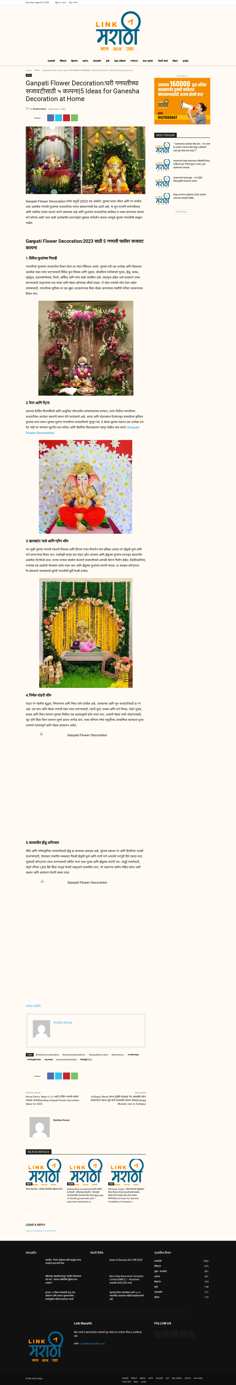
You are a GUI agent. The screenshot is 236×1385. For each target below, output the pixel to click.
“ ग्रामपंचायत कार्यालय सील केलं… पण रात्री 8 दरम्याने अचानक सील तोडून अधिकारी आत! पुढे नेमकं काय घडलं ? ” (191, 147)
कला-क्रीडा (148, 60)
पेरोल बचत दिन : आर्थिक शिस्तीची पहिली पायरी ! (44, 1189)
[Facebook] (184, 2)
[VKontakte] (191, 1334)
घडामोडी (51, 60)
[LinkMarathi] (118, 31)
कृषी (107, 60)
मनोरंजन (134, 60)
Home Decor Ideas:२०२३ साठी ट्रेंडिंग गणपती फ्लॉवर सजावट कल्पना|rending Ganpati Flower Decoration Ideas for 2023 (52, 1100)
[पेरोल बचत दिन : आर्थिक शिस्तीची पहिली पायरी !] (45, 1172)
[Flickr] (174, 1334)
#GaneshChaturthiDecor (74, 1054)
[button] (206, 61)
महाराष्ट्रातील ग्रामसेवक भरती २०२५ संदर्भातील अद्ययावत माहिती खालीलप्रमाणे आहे (127, 1295)
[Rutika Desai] (28, 109)
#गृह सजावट (48, 1059)
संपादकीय (97, 60)
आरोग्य (85, 60)
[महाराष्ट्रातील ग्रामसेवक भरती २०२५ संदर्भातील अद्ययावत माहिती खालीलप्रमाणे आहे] (98, 1297)
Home (29, 70)
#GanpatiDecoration (98, 1054)
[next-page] (33, 1210)
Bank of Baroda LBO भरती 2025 (126, 1260)
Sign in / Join (60, 2)
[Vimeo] (202, 2)
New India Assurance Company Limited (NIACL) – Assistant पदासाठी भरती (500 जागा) (126, 1279)
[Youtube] (207, 2)
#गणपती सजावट (133, 1054)
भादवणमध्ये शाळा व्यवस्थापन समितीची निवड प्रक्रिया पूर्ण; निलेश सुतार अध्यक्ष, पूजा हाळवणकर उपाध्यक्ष (191, 164)
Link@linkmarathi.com (92, 1343)
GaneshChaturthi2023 (66, 1059)
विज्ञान (175, 60)
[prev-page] (28, 1210)
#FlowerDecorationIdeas (47, 1054)
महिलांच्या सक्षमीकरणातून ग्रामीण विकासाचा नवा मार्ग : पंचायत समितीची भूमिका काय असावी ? (63, 1279)
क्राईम (185, 60)
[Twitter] (196, 2)
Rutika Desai (39, 108)
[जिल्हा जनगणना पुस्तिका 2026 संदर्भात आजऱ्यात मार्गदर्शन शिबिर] (162, 199)
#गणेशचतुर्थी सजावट (34, 1059)
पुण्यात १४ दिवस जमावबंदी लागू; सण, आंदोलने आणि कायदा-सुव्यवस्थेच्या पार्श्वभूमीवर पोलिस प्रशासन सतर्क (60, 1295)
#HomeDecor (118, 1054)
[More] (82, 117)
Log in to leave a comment (41, 1230)
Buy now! (73, 2)
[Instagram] (190, 2)
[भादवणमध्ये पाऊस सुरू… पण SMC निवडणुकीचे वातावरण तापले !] (162, 182)
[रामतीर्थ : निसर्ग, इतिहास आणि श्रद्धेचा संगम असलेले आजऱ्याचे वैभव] (34, 1264)
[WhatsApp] (74, 117)
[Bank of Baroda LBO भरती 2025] (98, 1264)
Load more (181, 211)
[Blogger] (157, 1334)
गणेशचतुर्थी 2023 (86, 1059)
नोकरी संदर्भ (163, 60)
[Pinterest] (66, 117)
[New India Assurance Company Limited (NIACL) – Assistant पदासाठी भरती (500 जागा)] (98, 1280)
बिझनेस (74, 60)
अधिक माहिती (33, 1006)
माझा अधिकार (120, 60)
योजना (37, 70)
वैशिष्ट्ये (63, 60)
